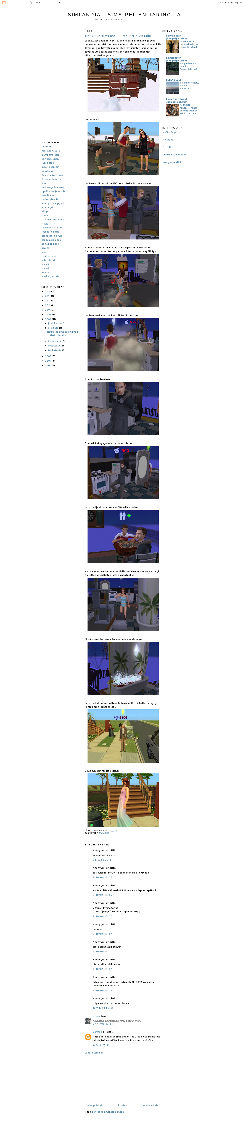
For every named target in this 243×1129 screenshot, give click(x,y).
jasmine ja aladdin (52, 227)
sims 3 (45, 264)
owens (45, 247)
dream (97, 1016)
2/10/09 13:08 (102, 990)
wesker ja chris (50, 276)
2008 (48, 356)
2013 (48, 300)
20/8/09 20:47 (103, 859)
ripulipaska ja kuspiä (53, 191)
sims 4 (45, 268)
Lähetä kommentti (95, 1052)
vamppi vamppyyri (52, 203)
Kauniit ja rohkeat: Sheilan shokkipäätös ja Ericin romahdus (189, 109)
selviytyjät (48, 260)
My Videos (168, 139)
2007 (48, 360)
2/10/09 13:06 (102, 877)
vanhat (45, 272)
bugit (44, 183)
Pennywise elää (171, 162)
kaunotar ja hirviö (52, 235)
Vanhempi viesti (151, 1105)
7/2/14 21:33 (101, 1045)
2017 (48, 295)
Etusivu (122, 1105)
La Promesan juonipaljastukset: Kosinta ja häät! (189, 44)
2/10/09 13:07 (102, 916)
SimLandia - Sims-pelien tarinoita (124, 14)
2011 (48, 309)
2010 (48, 314)
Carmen (97, 1031)
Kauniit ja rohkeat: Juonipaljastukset (177, 100)
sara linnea (47, 195)
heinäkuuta (55, 341)
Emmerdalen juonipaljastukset (176, 59)
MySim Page (169, 132)
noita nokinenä (50, 243)
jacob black (48, 162)
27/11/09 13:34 (103, 1023)
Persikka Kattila (50, 150)
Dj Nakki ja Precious (53, 219)
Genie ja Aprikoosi (52, 175)
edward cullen (50, 158)
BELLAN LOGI (173, 79)
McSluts (46, 223)
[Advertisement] (61, 80)
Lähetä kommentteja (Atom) (108, 1111)
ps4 (43, 252)
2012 (48, 305)
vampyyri (47, 207)
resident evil (49, 256)
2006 (48, 365)
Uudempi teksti (94, 1105)
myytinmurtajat (50, 154)
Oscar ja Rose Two (52, 179)
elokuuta (53, 327)
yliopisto (46, 211)
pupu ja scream (50, 166)
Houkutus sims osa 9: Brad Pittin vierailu (118, 36)
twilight (46, 146)
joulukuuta (54, 323)
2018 (48, 291)
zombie (45, 215)
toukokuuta (55, 350)
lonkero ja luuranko (53, 187)
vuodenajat (48, 171)
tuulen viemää (49, 199)
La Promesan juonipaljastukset (176, 37)
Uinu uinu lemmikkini (174, 154)
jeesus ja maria (50, 231)
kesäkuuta (54, 345)
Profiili (166, 147)
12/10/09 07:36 (103, 1008)
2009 (48, 319)
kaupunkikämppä (51, 239)
